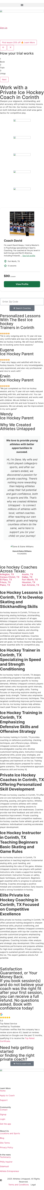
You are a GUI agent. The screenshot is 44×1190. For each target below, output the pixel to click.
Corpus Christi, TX (9, 577)
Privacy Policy (6, 1147)
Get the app (5, 1124)
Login (2, 1119)
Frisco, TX (5, 582)
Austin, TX (27, 574)
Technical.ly (5, 1157)
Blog (2, 1138)
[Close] (10, 47)
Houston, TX (28, 582)
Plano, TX (5, 585)
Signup (3, 1114)
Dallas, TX (27, 577)
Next (4, 79)
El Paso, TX (6, 579)
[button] (22, 5)
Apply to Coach (7, 1095)
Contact (3, 1109)
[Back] (3, 47)
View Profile (22, 284)
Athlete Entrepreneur (9, 1171)
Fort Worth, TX (30, 579)
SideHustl (4, 1166)
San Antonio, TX (30, 585)
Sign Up (3, 28)
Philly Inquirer (6, 1162)
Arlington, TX (7, 574)
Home (3, 1090)
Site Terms (5, 1143)
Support (4, 1100)
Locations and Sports (10, 1133)
